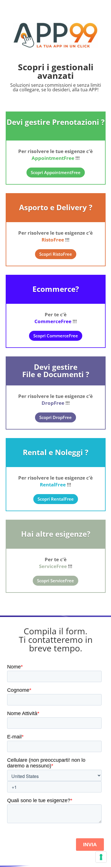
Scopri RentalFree (56, 499)
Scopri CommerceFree (55, 335)
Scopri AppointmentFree (56, 172)
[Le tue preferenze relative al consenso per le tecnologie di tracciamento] (101, 857)
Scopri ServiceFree (55, 580)
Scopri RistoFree (55, 254)
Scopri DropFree (55, 417)
